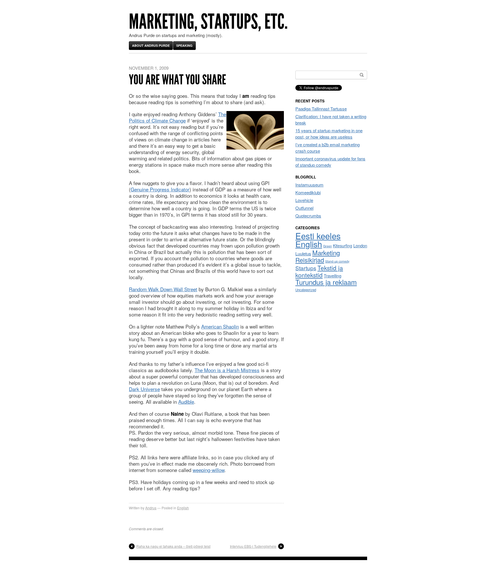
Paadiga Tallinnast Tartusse (321, 109)
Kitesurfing (342, 245)
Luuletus (303, 253)
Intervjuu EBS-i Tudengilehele (253, 546)
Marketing (326, 252)
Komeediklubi (308, 192)
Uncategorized (305, 290)
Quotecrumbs (308, 216)
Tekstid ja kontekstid (319, 271)
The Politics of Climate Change (177, 117)
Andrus (150, 507)
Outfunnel (304, 208)
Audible (186, 401)
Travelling (332, 276)
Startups (305, 268)
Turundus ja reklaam (326, 282)
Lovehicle (304, 200)
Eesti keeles (318, 236)
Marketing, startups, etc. (208, 21)
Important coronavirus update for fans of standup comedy (330, 162)
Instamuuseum (309, 185)
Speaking (184, 45)
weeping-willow (208, 469)
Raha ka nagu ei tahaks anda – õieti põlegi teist (173, 546)
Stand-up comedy (337, 261)
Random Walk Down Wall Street (163, 289)
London (360, 245)
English (183, 507)
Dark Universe (144, 389)
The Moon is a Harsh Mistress (227, 370)
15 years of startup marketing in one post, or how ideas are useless (329, 133)
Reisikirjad (309, 259)
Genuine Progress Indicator (160, 189)
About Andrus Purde (151, 45)
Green (327, 246)
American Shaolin (220, 326)
